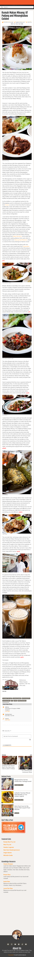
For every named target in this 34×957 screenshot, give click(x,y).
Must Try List (7, 844)
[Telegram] (19, 944)
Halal (15, 700)
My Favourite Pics (26, 698)
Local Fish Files (8, 888)
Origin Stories (7, 852)
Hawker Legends (8, 847)
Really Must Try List (9, 842)
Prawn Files (6, 874)
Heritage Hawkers (17, 698)
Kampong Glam (6, 700)
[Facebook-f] (8, 944)
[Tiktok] (22, 944)
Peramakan (26, 246)
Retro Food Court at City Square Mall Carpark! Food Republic (22, 807)
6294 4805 (7, 720)
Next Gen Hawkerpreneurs (11, 850)
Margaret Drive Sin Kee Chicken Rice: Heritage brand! (22, 780)
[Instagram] (12, 944)
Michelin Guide (8, 855)
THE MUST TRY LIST (7, 698)
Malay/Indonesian (22, 700)
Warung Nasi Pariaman (21, 240)
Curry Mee (17, 813)
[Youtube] (15, 944)
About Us (17, 948)
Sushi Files (6, 881)
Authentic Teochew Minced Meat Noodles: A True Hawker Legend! (22, 794)
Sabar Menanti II (17, 236)
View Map (7, 711)
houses (7, 205)
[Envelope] (26, 944)
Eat (12, 700)
